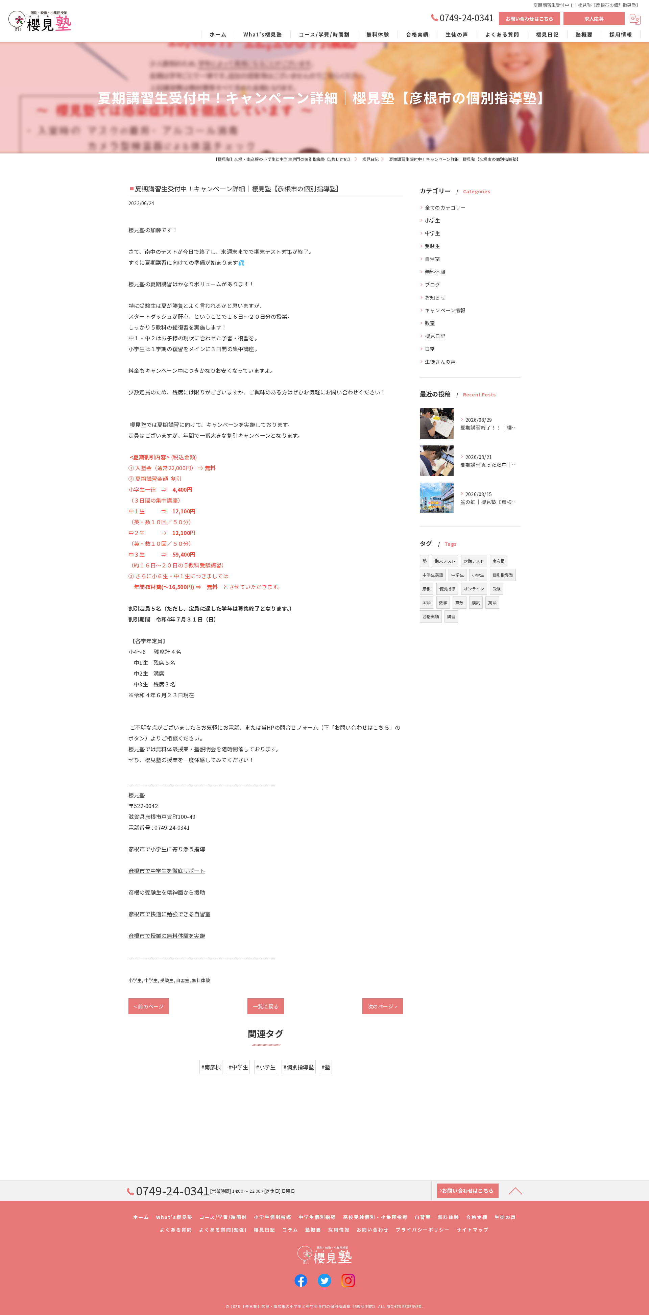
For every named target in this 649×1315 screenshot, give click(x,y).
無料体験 (201, 980)
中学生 (151, 980)
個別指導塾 (502, 575)
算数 (459, 602)
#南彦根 (211, 1067)
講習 (451, 616)
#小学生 (266, 1067)
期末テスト (445, 561)
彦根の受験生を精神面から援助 (166, 892)
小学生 (135, 980)
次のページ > (383, 1006)
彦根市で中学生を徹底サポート (166, 871)
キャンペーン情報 (445, 310)
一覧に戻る (266, 1006)
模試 (476, 602)
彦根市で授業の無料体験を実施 (166, 935)
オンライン (474, 588)
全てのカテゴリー (445, 207)
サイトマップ (473, 1229)
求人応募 (594, 18)
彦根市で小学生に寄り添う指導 (166, 849)
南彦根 (498, 561)
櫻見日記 (435, 335)
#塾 (325, 1067)
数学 (443, 602)
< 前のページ (149, 1006)
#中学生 (238, 1067)
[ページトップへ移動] (515, 1190)
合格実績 (431, 616)
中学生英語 (433, 575)
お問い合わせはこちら (530, 18)
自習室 (183, 980)
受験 (496, 588)
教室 (430, 322)
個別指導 (447, 588)
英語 (492, 602)
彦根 (427, 588)
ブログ (432, 284)
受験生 (167, 980)
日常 (430, 348)
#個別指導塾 (298, 1067)
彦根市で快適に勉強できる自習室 (169, 914)
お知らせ (435, 297)
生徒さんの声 (440, 361)
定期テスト (474, 561)
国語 (427, 602)
